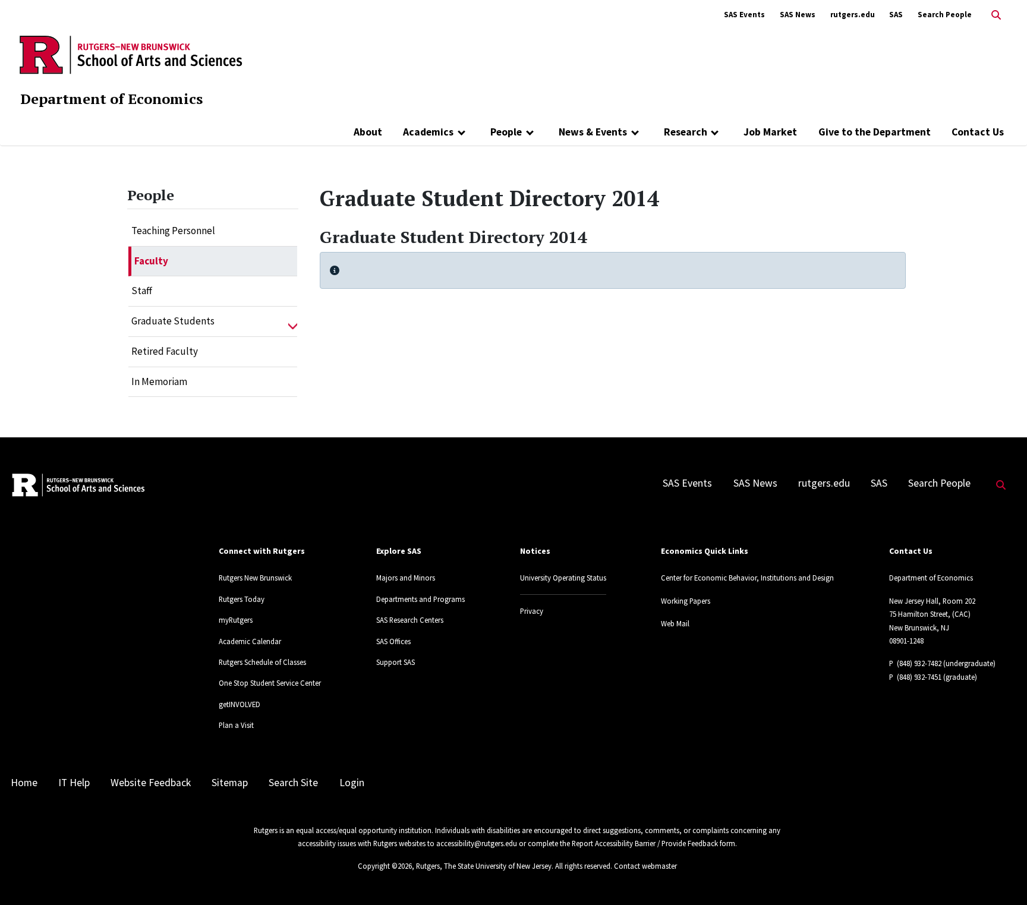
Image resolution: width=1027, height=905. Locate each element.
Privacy (531, 611)
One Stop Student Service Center (270, 683)
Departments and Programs (420, 599)
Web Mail (675, 623)
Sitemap (230, 782)
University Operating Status (563, 577)
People (506, 131)
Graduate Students (173, 320)
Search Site (293, 782)
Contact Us (978, 131)
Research (685, 131)
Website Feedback (151, 782)
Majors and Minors (405, 577)
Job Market (770, 131)
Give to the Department (874, 131)
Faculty (151, 260)
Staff (141, 290)
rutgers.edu (852, 15)
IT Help (74, 782)
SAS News (797, 15)
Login (351, 782)
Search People (945, 15)
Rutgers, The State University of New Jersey (484, 866)
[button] (292, 321)
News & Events (593, 131)
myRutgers (236, 620)
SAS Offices (393, 641)
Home (24, 782)
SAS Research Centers (409, 620)
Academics (428, 131)
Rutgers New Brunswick (255, 577)
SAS (896, 15)
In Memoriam (159, 381)
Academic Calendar (250, 641)
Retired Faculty (164, 351)
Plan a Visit (236, 725)
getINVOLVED (239, 704)
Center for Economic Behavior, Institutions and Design (747, 577)
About (368, 131)
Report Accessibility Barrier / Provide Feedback (645, 843)
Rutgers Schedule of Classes (262, 662)
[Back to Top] (1001, 876)
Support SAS (395, 662)
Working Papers (685, 601)
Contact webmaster (645, 866)
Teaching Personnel (173, 230)
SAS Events (744, 15)
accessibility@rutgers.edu (476, 843)
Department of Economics (111, 98)
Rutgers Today (241, 599)
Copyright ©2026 (385, 866)
